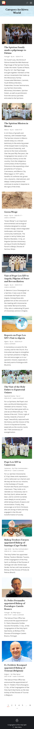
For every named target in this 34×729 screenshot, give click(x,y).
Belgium (6, 674)
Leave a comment (9, 218)
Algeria (6, 341)
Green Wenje (10, 212)
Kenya (6, 215)
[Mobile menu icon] (31, 3)
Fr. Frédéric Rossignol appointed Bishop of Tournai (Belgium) (15, 668)
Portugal (6, 56)
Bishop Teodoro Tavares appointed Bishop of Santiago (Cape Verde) (16, 543)
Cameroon (7, 468)
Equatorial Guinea (9, 396)
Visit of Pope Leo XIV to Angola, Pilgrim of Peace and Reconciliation (16, 279)
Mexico (6, 130)
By (12, 56)
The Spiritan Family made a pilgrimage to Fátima (15, 50)
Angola (6, 285)
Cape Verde (7, 549)
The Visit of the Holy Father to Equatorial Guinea (14, 390)
